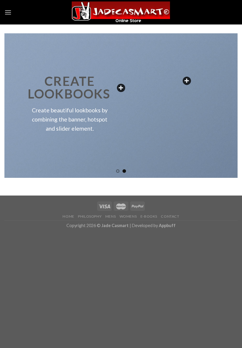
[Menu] (8, 12)
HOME (68, 216)
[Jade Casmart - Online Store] (120, 12)
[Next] (225, 105)
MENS (110, 216)
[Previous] (16, 105)
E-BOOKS (148, 216)
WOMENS (128, 216)
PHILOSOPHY (90, 216)
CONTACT (170, 216)
